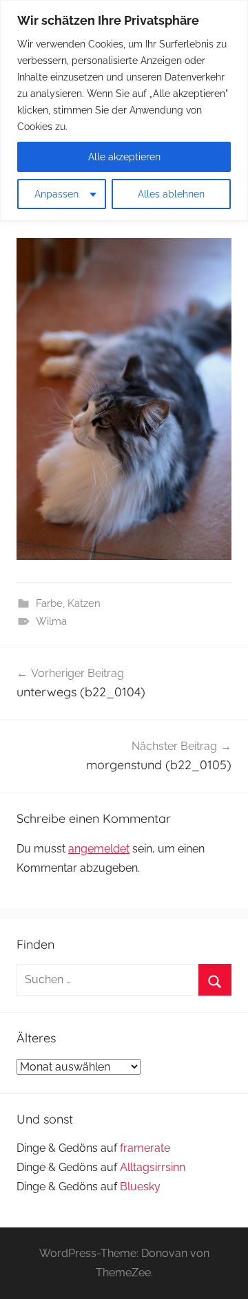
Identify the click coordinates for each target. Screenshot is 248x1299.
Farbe (49, 603)
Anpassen (56, 194)
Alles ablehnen (171, 194)
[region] (124, 110)
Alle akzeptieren (124, 156)
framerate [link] (145, 1148)
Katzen (84, 603)
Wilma (51, 621)
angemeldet (99, 848)
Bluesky (140, 1186)
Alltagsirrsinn (152, 1167)
